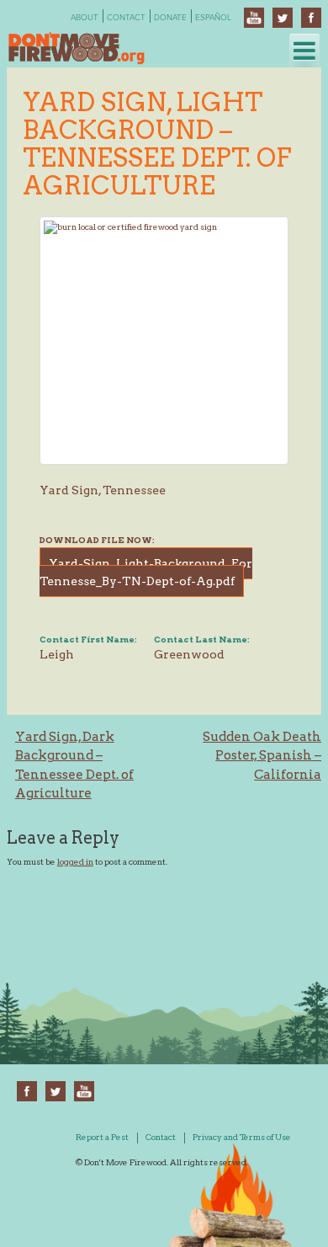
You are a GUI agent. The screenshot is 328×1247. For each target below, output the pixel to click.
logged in (75, 861)
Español (213, 18)
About (84, 18)
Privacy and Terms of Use (242, 1137)
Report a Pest (102, 1137)
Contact (126, 18)
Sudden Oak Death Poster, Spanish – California (262, 755)
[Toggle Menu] (304, 50)
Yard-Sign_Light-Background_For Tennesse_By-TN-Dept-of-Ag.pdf (146, 572)
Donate (170, 18)
